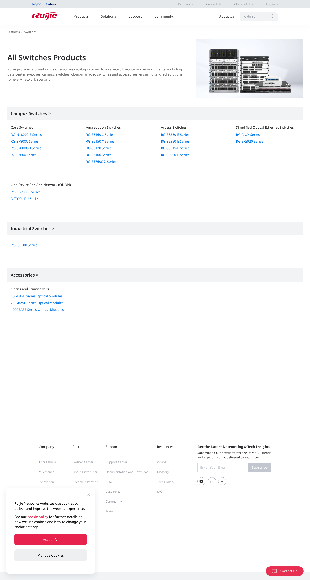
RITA (109, 482)
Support (135, 16)
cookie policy (37, 516)
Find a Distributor (85, 472)
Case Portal (113, 492)
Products (81, 16)
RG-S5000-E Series (175, 154)
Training (111, 511)
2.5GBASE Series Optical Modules (37, 303)
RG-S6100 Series (99, 154)
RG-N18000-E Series (26, 134)
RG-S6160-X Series (100, 134)
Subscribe (260, 467)
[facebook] (222, 481)
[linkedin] (212, 481)
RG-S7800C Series (25, 141)
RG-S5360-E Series (175, 134)
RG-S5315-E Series (175, 148)
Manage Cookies (50, 555)
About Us (226, 16)
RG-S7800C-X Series (26, 148)
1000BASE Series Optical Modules (37, 309)
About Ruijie (47, 462)
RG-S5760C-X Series (101, 161)
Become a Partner (85, 482)
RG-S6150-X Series (100, 141)
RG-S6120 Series (99, 148)
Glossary (163, 472)
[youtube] (201, 481)
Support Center (116, 462)
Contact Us (213, 4)
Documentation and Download (127, 472)
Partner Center (83, 462)
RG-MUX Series (248, 134)
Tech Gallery (165, 482)
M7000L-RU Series (25, 198)
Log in (270, 4)
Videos (161, 462)
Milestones (46, 472)
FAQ (160, 492)
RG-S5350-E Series (175, 141)
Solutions (108, 16)
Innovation (46, 482)
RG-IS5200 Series (24, 245)
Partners (184, 4)
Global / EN (242, 4)
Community (163, 16)
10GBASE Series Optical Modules (37, 296)
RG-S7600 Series (23, 154)
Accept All (50, 539)
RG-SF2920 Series (249, 141)
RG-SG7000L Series (26, 192)
